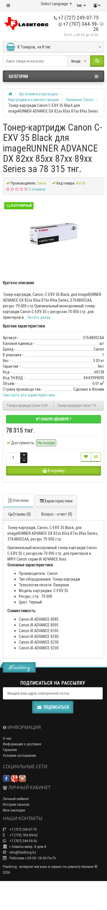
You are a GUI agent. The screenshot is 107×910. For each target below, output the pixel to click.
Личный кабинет (16, 798)
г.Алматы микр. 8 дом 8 (27, 846)
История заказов (16, 804)
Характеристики (58, 501)
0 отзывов (37, 189)
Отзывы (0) (22, 514)
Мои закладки (14, 810)
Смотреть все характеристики (29, 395)
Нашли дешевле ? (55, 418)
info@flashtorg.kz (22, 852)
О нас (7, 738)
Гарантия (10, 749)
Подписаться (56, 707)
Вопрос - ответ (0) (56, 514)
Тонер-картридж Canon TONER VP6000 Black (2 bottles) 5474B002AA (80, 405)
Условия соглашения (19, 755)
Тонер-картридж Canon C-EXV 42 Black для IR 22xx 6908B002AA (30, 405)
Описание (21, 500)
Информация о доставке (22, 744)
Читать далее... (40, 317)
